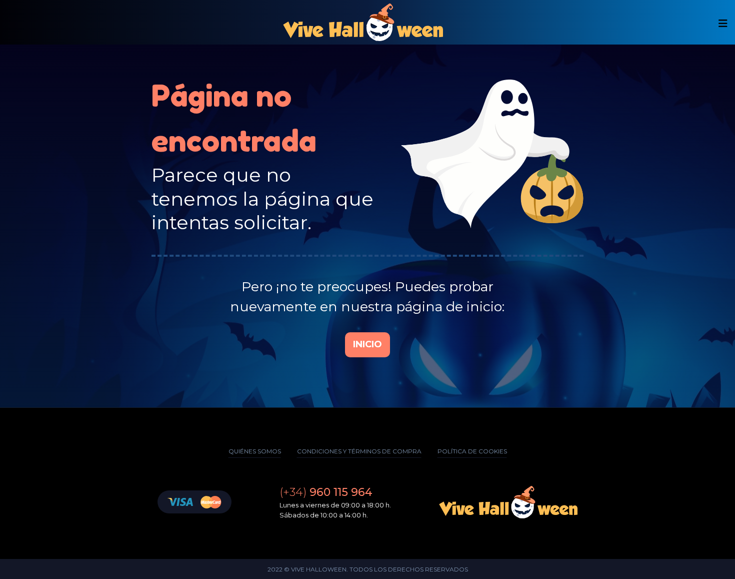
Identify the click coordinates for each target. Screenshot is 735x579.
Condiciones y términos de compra (359, 451)
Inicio (367, 344)
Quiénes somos (254, 451)
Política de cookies (472, 451)
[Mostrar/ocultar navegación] (723, 24)
